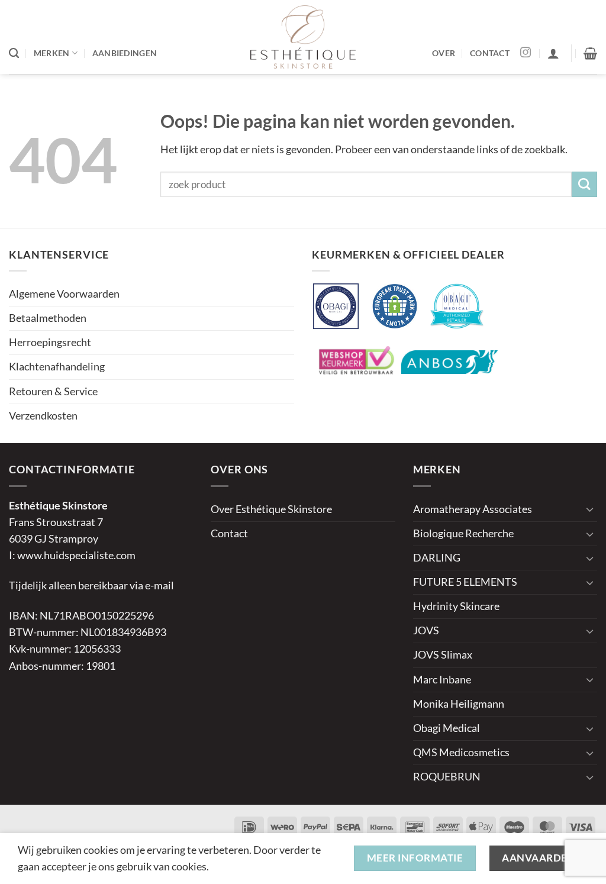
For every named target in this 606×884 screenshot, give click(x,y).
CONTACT (490, 53)
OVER (443, 53)
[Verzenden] (584, 184)
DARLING (436, 557)
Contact (229, 533)
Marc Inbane (442, 679)
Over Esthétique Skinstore (271, 509)
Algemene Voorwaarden (64, 294)
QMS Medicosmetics (461, 752)
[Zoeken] (14, 53)
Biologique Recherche (463, 533)
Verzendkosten (43, 415)
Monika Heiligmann (458, 704)
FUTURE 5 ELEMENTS (465, 582)
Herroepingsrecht (50, 342)
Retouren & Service (53, 391)
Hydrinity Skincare (456, 606)
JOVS (426, 630)
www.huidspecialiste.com (76, 555)
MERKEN (52, 53)
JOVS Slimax (442, 655)
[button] (553, 53)
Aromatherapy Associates (472, 509)
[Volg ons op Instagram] (525, 53)
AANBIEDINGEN (124, 53)
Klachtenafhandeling (57, 366)
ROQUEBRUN (447, 776)
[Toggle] (590, 509)
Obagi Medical (446, 728)
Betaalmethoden (47, 318)
